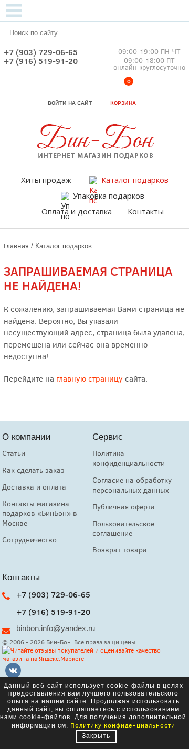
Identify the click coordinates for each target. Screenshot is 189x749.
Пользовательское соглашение (123, 528)
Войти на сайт (70, 102)
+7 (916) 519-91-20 (41, 61)
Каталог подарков (135, 180)
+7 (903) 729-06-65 (41, 52)
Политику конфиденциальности (122, 725)
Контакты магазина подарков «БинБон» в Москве (39, 513)
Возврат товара (119, 550)
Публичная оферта (123, 507)
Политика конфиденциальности (128, 458)
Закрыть (96, 736)
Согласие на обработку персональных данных (132, 485)
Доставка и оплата (34, 487)
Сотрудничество (29, 540)
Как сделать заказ (33, 470)
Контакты (146, 211)
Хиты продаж (46, 180)
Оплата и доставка (76, 211)
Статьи (13, 453)
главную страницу (89, 378)
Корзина (123, 93)
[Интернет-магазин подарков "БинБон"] (94, 155)
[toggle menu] (14, 10)
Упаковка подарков (108, 195)
